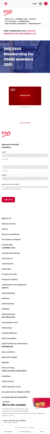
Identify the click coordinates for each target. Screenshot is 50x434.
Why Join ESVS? (8, 352)
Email (4, 175)
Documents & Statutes (11, 239)
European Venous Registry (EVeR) (16, 391)
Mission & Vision (8, 223)
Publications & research (15, 24)
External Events (8, 314)
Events (32, 19)
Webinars (6, 298)
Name (4, 152)
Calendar (6, 308)
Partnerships (34, 24)
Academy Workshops (11, 253)
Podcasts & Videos (10, 279)
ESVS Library (7, 258)
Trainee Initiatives (9, 333)
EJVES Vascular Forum (11, 386)
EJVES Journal (8, 381)
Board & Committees (11, 234)
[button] (45, 3)
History (5, 228)
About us (9, 19)
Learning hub (21, 19)
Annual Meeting (8, 293)
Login (34, 3)
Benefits (5, 362)
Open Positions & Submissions (15, 343)
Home (6, 30)
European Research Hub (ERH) (14, 397)
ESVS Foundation (9, 338)
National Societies (9, 357)
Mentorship (7, 327)
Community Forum (10, 322)
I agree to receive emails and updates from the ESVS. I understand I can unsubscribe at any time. (25, 188)
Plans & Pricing (8, 367)
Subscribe (8, 199)
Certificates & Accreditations (14, 284)
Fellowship (6, 268)
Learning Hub (7, 263)
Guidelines (6, 376)
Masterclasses (8, 303)
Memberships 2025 (18, 30)
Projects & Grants (9, 274)
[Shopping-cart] (6, 4)
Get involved (10, 21)
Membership (23, 21)
